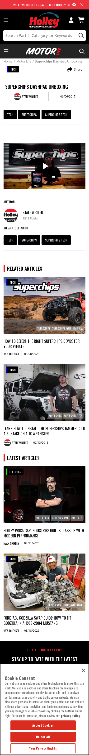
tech (10, 114)
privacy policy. (71, 715)
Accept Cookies (43, 725)
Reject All (43, 736)
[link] (44, 305)
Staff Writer (33, 212)
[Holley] (44, 20)
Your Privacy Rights (42, 748)
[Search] (80, 35)
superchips (29, 114)
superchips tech (56, 114)
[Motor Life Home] (43, 51)
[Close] (83, 670)
